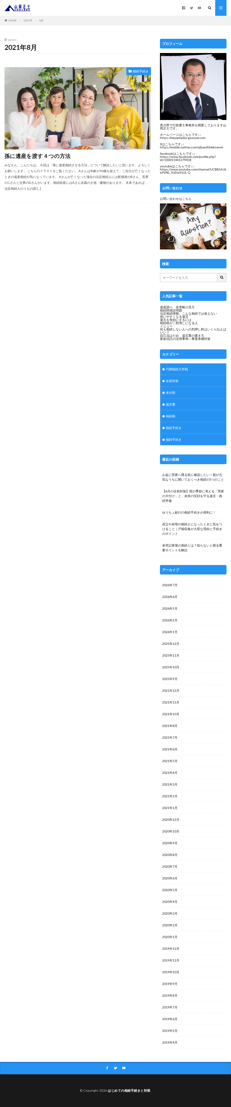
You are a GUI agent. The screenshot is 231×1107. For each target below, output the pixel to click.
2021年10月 (170, 714)
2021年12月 (170, 690)
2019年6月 (170, 1019)
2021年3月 (170, 784)
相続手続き (141, 71)
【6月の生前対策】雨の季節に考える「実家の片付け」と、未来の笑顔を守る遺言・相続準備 (193, 496)
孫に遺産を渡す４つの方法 (38, 155)
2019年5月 (170, 1031)
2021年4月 (170, 773)
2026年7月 (170, 585)
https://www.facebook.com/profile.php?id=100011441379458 (188, 158)
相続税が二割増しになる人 (179, 323)
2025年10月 (170, 667)
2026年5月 (170, 608)
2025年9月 (170, 679)
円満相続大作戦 (177, 369)
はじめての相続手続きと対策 (129, 1090)
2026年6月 (170, 597)
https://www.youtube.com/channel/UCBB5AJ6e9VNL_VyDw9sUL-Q (193, 170)
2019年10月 (170, 972)
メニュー (166, 326)
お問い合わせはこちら (176, 199)
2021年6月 (170, 749)
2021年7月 (170, 737)
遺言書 (170, 404)
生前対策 (172, 381)
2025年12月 (170, 644)
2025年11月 (170, 655)
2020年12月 (170, 819)
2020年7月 (170, 866)
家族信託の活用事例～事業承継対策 (185, 339)
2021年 (27, 20)
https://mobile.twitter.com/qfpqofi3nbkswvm (191, 147)
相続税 (170, 416)
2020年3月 (170, 913)
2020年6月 (170, 878)
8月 (41, 20)
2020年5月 (170, 890)
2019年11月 (170, 960)
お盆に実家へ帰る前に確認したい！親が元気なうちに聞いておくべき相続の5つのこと (193, 477)
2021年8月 (170, 726)
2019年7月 (170, 1007)
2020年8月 (170, 855)
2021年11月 (170, 702)
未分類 (170, 392)
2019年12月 (170, 948)
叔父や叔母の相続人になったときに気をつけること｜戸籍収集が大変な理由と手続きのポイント (192, 528)
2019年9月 (170, 984)
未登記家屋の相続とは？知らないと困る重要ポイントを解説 (192, 547)
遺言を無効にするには (176, 320)
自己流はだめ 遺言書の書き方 (182, 335)
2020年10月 (170, 831)
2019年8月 (170, 995)
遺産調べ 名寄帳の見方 (177, 307)
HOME (12, 20)
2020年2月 (170, 925)
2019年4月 (170, 1042)
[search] (221, 277)
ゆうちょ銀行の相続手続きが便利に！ (189, 512)
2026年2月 (170, 620)
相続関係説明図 (171, 310)
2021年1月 (170, 808)
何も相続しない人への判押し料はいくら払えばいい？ (193, 330)
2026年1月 (170, 632)
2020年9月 (170, 843)
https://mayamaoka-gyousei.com (183, 138)
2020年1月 (170, 937)
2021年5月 (170, 761)
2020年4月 (170, 902)
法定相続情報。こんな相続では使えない (188, 313)
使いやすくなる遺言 (174, 316)
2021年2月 (170, 796)
